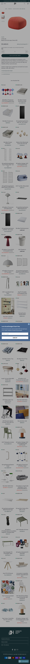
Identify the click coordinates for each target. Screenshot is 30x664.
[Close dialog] (28, 324)
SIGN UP (15, 337)
